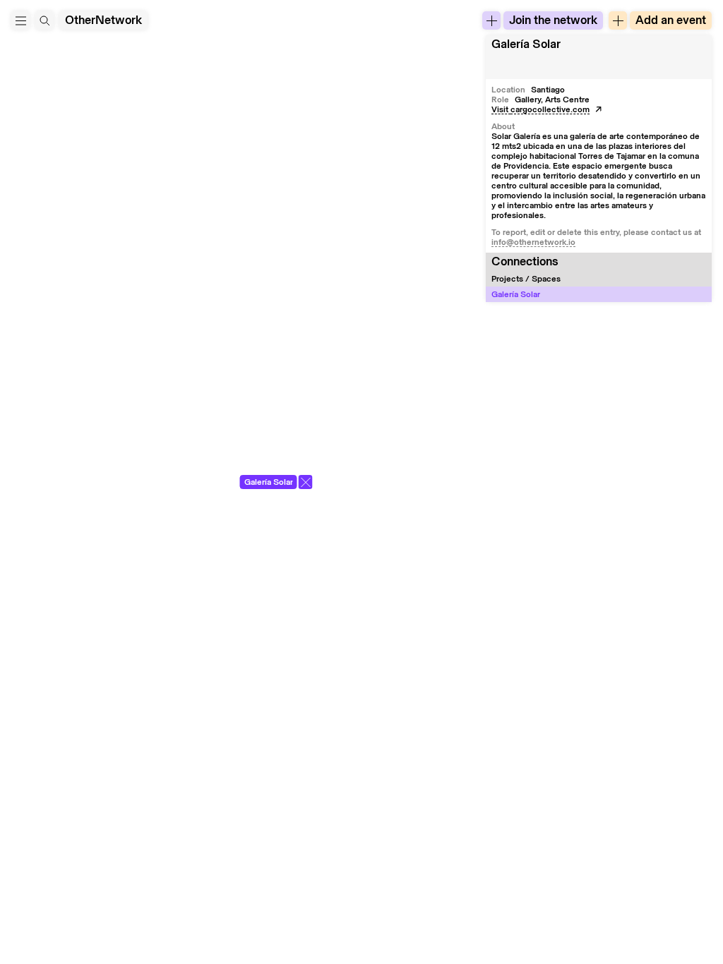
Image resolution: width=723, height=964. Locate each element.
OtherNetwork (103, 20)
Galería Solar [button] (526, 44)
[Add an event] (618, 20)
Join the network (553, 20)
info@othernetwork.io (533, 242)
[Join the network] (491, 20)
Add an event (670, 20)
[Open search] (44, 20)
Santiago (548, 89)
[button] (20, 20)
